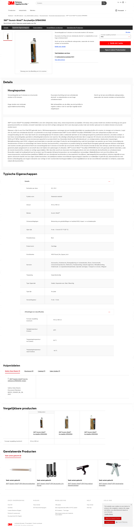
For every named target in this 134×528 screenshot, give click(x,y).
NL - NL (120, 2)
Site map (89, 507)
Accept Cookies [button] (109, 522)
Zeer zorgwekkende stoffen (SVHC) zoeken (66, 507)
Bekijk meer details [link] (60, 46)
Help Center (90, 504)
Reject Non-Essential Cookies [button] (113, 518)
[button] (122, 522)
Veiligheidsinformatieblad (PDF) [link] (65, 57)
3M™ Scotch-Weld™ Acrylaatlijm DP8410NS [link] (91, 433)
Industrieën (22, 10)
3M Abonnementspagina (39, 507)
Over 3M (10, 504)
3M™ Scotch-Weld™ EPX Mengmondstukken (20, 483)
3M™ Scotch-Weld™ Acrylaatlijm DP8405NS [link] (40, 433)
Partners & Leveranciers (14, 513)
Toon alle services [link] (60, 60)
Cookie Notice (109, 514)
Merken (32, 10)
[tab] (12, 371)
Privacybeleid (28, 523)
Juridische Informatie (19, 523)
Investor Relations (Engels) (14, 510)
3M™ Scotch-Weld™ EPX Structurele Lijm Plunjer (50, 484)
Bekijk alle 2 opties (116, 43)
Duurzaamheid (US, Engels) (15, 516)
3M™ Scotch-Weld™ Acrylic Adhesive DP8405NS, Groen (18, 380)
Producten (11, 10)
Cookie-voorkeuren (37, 523)
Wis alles (128, 32)
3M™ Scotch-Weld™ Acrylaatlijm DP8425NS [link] (65, 433)
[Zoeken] (104, 3)
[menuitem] (6, 27)
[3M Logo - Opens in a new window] (18, 3)
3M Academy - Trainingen (62, 510)
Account (121, 10)
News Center (36, 504)
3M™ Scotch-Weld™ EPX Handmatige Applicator (111, 484)
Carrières (10, 507)
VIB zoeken (58, 504)
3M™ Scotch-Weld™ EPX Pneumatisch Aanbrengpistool (80, 484)
